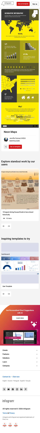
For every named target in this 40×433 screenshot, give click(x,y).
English (5, 381)
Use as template (23, 4)
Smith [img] (19, 117)
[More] (36, 12)
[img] (26, 43)
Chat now (16, 377)
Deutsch (10, 381)
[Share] (6, 147)
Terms (5, 413)
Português (16, 381)
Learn (5, 362)
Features (6, 354)
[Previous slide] (4, 226)
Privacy (12, 413)
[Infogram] (7, 4)
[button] (21, 26)
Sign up (34, 4)
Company (6, 366)
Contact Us (6, 377)
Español (22, 381)
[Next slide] (9, 226)
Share (5, 126)
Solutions (6, 358)
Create (5, 350)
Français (28, 381)
